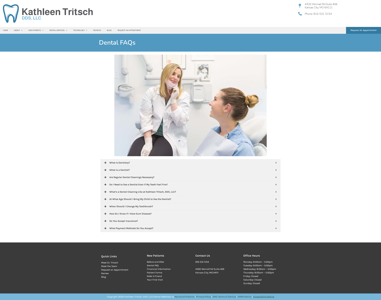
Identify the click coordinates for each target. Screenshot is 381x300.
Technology (79, 30)
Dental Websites (162, 296)
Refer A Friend (154, 276)
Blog (109, 30)
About (17, 30)
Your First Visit (155, 279)
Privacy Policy (203, 296)
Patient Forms (154, 272)
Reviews (97, 30)
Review (105, 273)
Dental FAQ (153, 265)
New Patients (34, 30)
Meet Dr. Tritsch (109, 262)
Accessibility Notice (263, 296)
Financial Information (159, 269)
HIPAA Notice (244, 296)
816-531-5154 (322, 14)
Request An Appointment (129, 30)
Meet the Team (109, 266)
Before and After (155, 261)
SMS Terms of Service (224, 296)
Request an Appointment (114, 269)
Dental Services (57, 30)
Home (5, 30)
